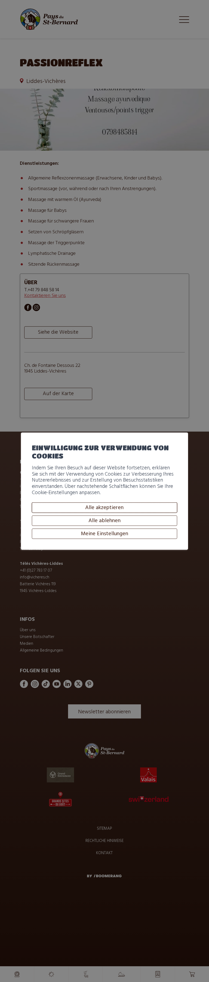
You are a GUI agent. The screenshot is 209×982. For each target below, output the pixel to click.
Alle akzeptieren (104, 507)
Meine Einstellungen (104, 533)
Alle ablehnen (104, 520)
